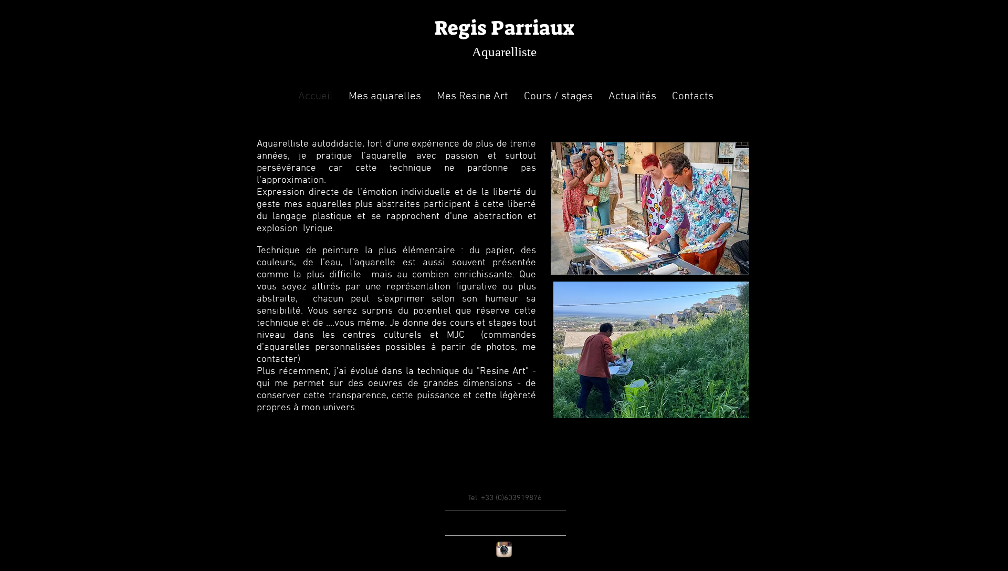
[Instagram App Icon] (504, 549)
